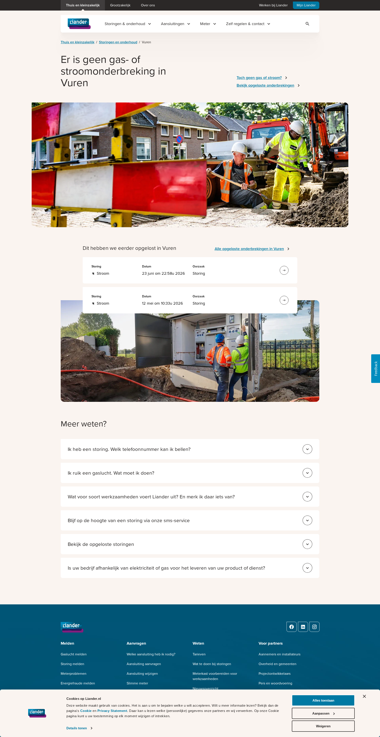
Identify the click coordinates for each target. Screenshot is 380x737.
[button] (375, 368)
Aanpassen (320, 713)
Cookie (86, 711)
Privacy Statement (112, 711)
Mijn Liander (306, 5)
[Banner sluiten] (364, 696)
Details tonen (76, 728)
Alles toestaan (323, 700)
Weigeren (323, 726)
